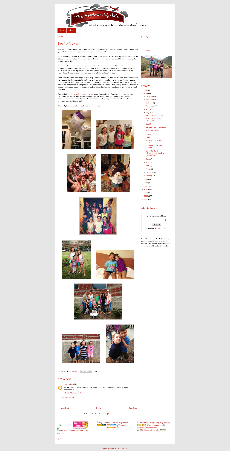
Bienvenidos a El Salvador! (156, 127)
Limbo (148, 137)
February (149, 172)
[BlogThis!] (84, 371)
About (71, 30)
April (148, 166)
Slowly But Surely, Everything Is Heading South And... (155, 153)
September (150, 106)
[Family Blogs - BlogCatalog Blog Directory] (153, 423)
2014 (146, 93)
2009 (146, 193)
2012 (146, 183)
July (148, 113)
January (149, 175)
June (148, 159)
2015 (146, 90)
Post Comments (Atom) (103, 414)
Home (62, 30)
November (150, 99)
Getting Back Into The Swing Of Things (154, 120)
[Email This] (81, 371)
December (150, 96)
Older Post (133, 408)
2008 (146, 196)
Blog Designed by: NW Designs (115, 448)
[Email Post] (95, 371)
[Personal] (121, 425)
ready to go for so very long (79, 94)
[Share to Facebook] (88, 371)
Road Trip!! (150, 124)
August (149, 109)
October (149, 103)
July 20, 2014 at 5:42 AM (72, 393)
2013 (146, 180)
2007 (146, 199)
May (148, 162)
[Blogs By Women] (164, 425)
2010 (146, 189)
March (148, 169)
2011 (146, 186)
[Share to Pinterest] (90, 371)
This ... (148, 134)
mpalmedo (67, 384)
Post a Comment (67, 398)
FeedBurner (161, 228)
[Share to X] (86, 371)
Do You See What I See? (155, 115)
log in (59, 439)
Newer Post (64, 408)
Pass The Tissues (152, 131)
